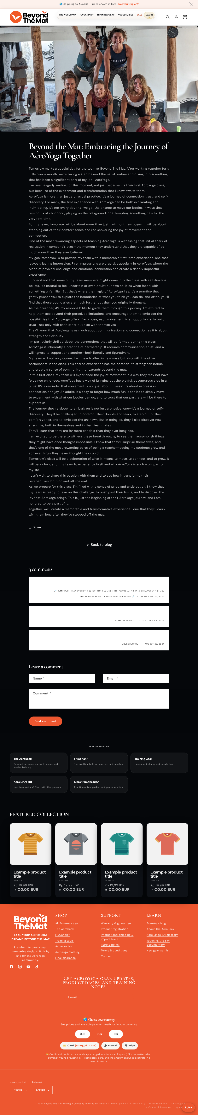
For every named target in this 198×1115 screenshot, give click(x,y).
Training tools (64, 941)
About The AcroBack (160, 929)
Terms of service (158, 1103)
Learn (149, 15)
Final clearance (65, 958)
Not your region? (128, 4)
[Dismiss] (191, 4)
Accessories (125, 15)
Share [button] (37, 527)
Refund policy (110, 945)
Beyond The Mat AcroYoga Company (64, 1103)
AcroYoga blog (156, 923)
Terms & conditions (114, 950)
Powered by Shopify (96, 1103)
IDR (116, 1034)
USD (82, 1034)
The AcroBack (67, 15)
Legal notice (181, 1107)
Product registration (114, 929)
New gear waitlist (158, 950)
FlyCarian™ (87, 15)
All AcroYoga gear (67, 923)
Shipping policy (179, 1103)
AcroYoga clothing (67, 952)
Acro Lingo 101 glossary (162, 935)
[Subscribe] (129, 997)
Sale (139, 15)
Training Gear (105, 15)
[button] (168, 17)
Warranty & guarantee (116, 923)
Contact (106, 956)
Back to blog (101, 544)
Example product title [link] (30, 874)
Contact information (159, 1107)
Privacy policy (137, 1103)
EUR (99, 1034)
